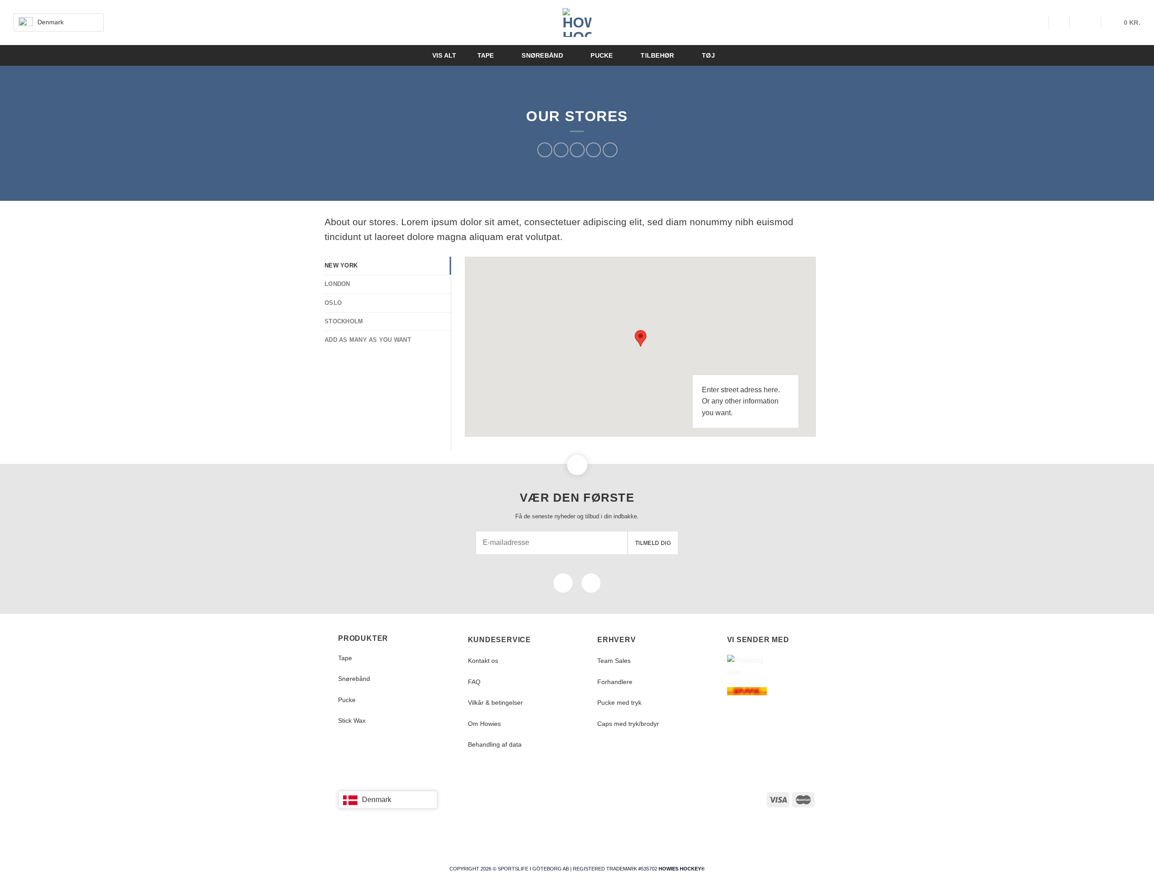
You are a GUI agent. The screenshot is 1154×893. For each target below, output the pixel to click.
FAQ (474, 681)
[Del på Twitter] (561, 149)
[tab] (388, 266)
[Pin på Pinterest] (593, 149)
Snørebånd (354, 678)
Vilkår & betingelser (495, 702)
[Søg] (1038, 23)
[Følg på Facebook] (563, 583)
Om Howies (484, 723)
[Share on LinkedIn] (610, 149)
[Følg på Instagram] (591, 583)
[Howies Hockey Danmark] (577, 22)
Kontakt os (483, 660)
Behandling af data (495, 744)
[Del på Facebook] (544, 149)
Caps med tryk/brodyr (628, 723)
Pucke (347, 699)
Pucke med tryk (619, 702)
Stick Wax (352, 720)
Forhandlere (614, 681)
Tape (345, 658)
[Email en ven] (577, 149)
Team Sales (614, 660)
